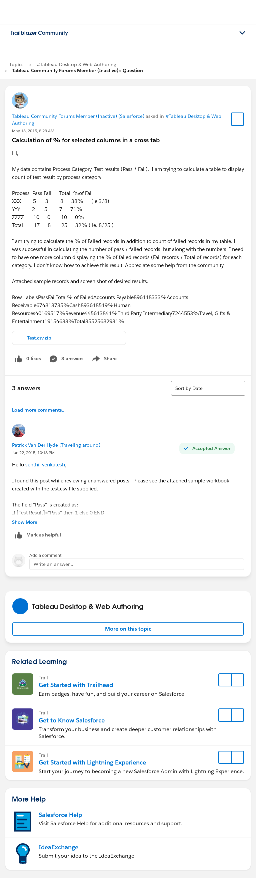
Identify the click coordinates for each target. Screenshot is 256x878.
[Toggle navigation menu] (242, 33)
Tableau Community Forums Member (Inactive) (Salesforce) (78, 116)
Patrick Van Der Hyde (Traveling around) (56, 445)
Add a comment (45, 555)
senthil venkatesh (45, 464)
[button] (128, 629)
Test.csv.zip (39, 338)
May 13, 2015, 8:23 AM (33, 131)
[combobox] (208, 388)
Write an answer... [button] (53, 564)
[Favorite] (238, 119)
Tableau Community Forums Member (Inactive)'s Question (77, 70)
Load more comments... (39, 410)
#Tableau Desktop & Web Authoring (76, 64)
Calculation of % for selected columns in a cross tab (86, 140)
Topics (16, 64)
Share (103, 360)
